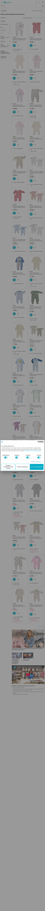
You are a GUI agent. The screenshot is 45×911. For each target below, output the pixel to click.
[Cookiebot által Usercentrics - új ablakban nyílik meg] (38, 442)
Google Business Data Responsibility (33, 450)
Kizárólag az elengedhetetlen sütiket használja (8, 467)
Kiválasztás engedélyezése (22, 466)
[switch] (17, 457)
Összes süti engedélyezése (36, 466)
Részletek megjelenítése (36, 461)
